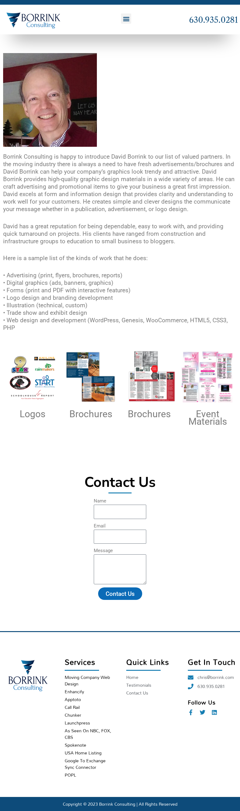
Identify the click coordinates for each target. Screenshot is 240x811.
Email (100, 526)
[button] (126, 18)
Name (100, 501)
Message (103, 550)
